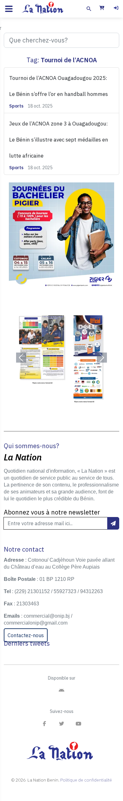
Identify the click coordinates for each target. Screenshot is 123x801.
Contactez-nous (26, 635)
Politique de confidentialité (86, 780)
